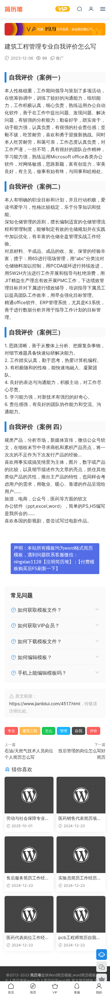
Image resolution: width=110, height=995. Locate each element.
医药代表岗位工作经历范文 (27, 938)
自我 (78, 730)
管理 (63, 730)
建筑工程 (30, 730)
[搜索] (79, 9)
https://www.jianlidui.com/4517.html (44, 703)
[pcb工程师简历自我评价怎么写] (81, 914)
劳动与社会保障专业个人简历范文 (27, 818)
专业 (11, 730)
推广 (60, 58)
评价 (93, 730)
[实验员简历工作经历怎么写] (81, 854)
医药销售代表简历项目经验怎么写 (79, 818)
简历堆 (14, 9)
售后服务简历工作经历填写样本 (27, 878)
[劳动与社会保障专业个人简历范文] (29, 795)
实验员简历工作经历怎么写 (79, 878)
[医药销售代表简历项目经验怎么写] (81, 795)
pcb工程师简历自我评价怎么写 (79, 938)
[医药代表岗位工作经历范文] (29, 914)
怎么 (48, 730)
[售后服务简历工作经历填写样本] (29, 854)
